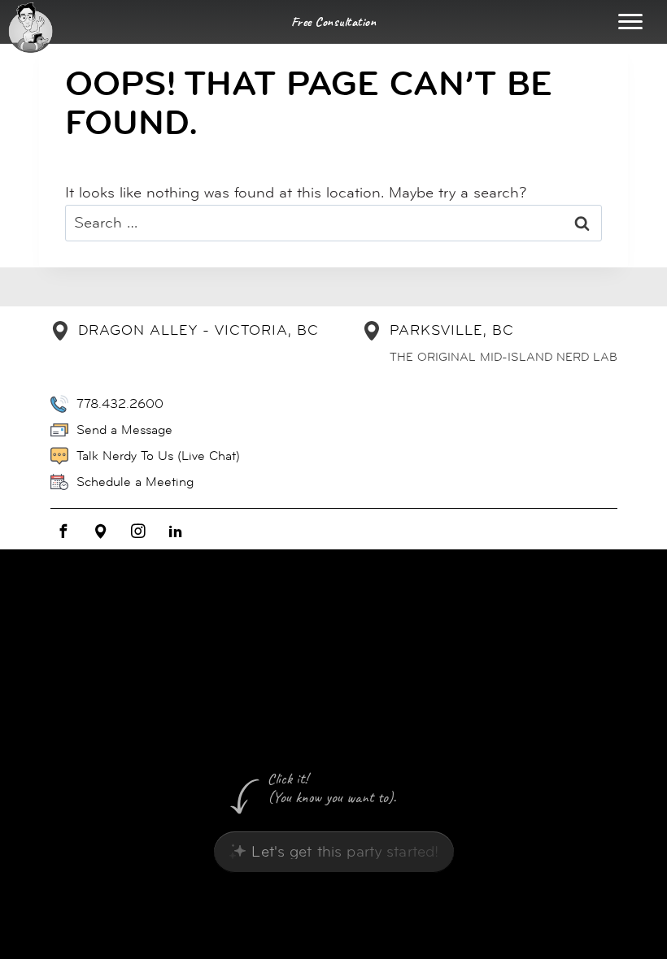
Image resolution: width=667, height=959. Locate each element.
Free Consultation (334, 22)
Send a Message (124, 429)
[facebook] (63, 532)
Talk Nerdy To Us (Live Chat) (158, 455)
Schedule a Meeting (135, 481)
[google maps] (101, 532)
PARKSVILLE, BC (452, 330)
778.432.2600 (119, 403)
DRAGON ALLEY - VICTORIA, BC (198, 330)
